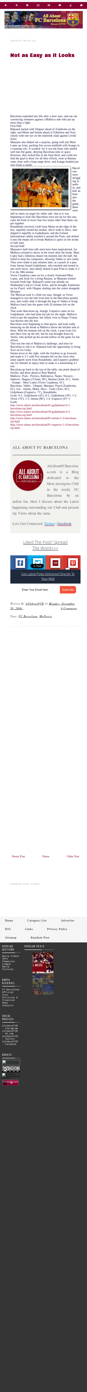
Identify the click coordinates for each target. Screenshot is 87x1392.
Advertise (67, 920)
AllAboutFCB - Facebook (10, 1042)
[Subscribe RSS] (27, 6)
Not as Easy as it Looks (42, 55)
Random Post (40, 937)
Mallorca (45, 616)
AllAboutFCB (35, 603)
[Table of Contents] (70, 6)
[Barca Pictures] (49, 6)
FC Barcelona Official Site (10, 992)
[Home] (5, 6)
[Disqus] (45, 684)
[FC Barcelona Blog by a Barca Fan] (43, 27)
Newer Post (18, 856)
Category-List (37, 920)
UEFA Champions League (8, 961)
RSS (8, 929)
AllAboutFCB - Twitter (10, 1037)
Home (45, 856)
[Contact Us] (81, 6)
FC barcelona (28, 616)
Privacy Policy (57, 929)
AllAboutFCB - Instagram (10, 1026)
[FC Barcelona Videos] (59, 6)
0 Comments (69, 608)
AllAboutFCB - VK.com (10, 1032)
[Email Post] (23, 608)
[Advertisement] (48, 87)
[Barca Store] (16, 6)
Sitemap (11, 937)
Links (29, 929)
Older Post (73, 856)
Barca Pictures (8, 967)
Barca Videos (10, 956)
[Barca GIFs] (38, 6)
